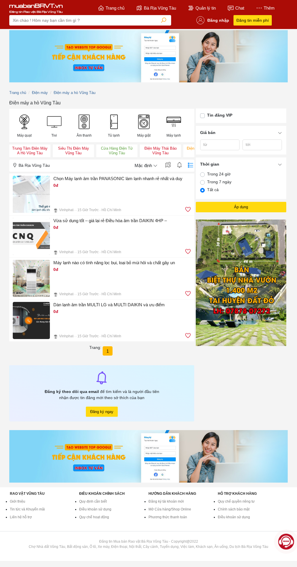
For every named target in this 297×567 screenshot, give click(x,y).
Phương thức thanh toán (167, 517)
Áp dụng (241, 207)
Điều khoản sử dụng (95, 509)
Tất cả (213, 189)
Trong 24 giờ (219, 174)
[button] (24, 125)
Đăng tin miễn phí (252, 20)
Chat (239, 8)
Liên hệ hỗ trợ (21, 517)
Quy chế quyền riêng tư (236, 501)
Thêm (269, 8)
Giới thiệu (17, 501)
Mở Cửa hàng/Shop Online (169, 509)
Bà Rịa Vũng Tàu (160, 8)
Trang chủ (115, 8)
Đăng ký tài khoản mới (166, 501)
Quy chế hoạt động (94, 517)
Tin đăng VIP (219, 115)
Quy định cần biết (93, 501)
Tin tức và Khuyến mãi (27, 509)
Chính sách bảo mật (233, 509)
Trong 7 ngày (219, 182)
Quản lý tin (205, 8)
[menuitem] (24, 125)
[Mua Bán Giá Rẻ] (36, 8)
